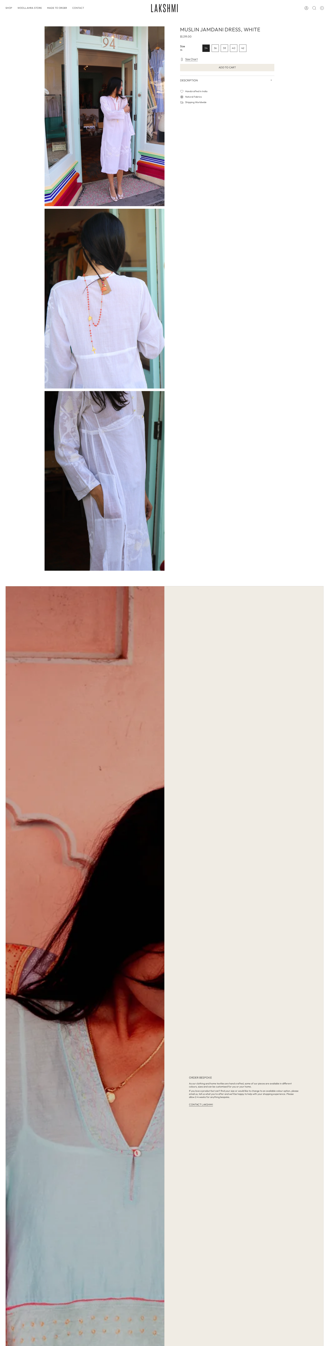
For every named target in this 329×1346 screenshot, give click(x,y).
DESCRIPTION (189, 80)
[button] (9, 8)
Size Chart (191, 59)
